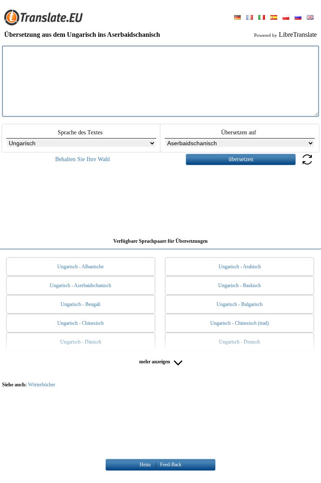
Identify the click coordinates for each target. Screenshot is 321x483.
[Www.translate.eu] (46, 24)
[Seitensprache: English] (310, 18)
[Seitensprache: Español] (273, 18)
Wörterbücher (41, 385)
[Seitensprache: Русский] (298, 18)
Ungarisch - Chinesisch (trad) (239, 323)
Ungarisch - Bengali (80, 304)
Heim (145, 465)
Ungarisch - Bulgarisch (239, 304)
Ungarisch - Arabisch (240, 267)
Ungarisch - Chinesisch (80, 323)
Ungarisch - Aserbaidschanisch (80, 285)
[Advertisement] (160, 198)
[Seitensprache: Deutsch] (237, 18)
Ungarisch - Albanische (80, 267)
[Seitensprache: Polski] (286, 18)
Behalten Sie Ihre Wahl (82, 159)
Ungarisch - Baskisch (239, 285)
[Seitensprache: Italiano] (261, 18)
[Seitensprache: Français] (249, 18)
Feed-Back (170, 465)
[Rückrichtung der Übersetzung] (307, 164)
